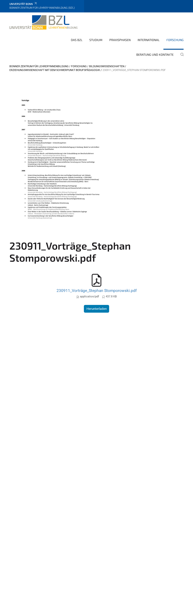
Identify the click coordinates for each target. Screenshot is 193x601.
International (148, 40)
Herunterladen (97, 309)
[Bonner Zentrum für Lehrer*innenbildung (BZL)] (43, 22)
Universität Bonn (21, 3)
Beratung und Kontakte (155, 54)
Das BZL (76, 40)
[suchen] (181, 57)
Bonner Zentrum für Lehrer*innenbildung (39, 66)
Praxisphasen (120, 40)
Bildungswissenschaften (106, 66)
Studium (95, 40)
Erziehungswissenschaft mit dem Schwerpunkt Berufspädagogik (54, 70)
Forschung (175, 40)
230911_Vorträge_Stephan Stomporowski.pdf (97, 290)
